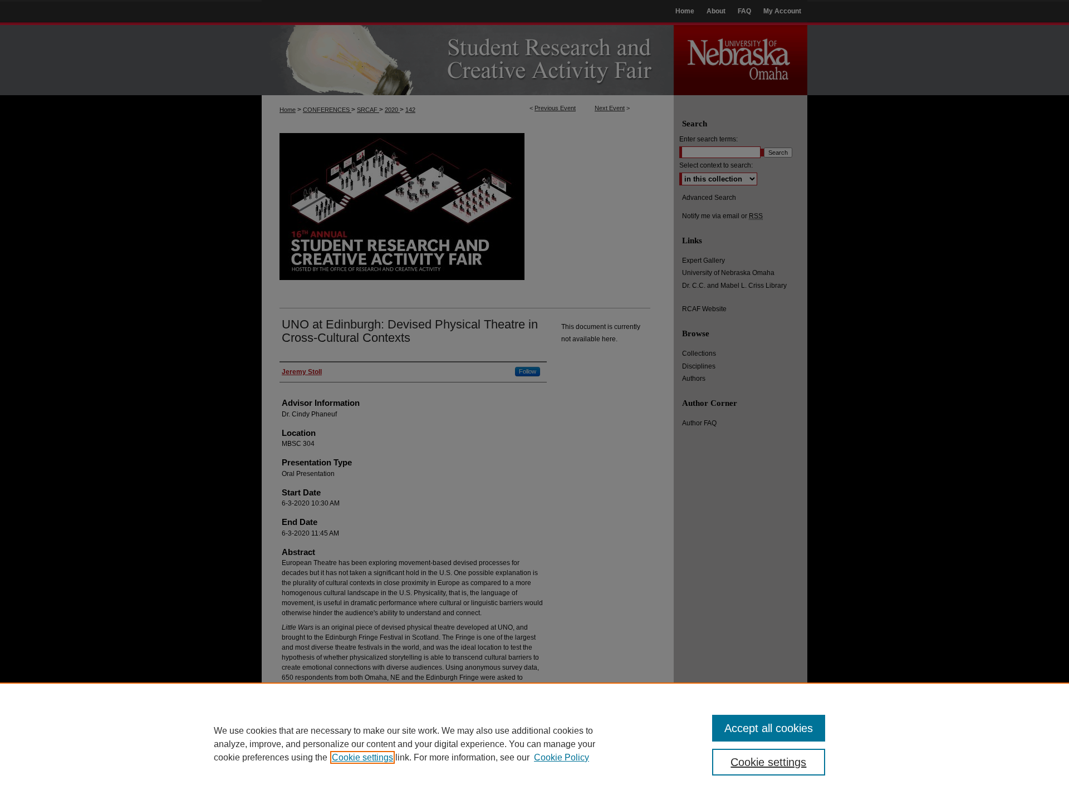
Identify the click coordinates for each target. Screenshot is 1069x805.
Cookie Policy (561, 757)
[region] (534, 744)
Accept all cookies (768, 728)
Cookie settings (362, 757)
